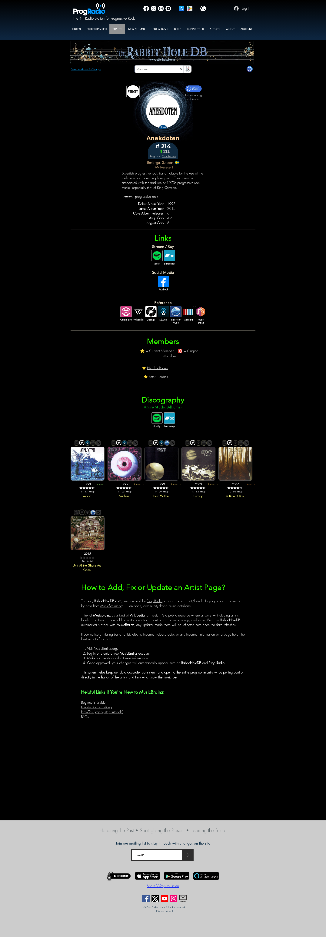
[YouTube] (168, 8)
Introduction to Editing (96, 707)
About (169, 911)
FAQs (85, 716)
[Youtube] (164, 898)
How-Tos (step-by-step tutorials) (102, 711)
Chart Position (169, 156)
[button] (203, 8)
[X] (153, 8)
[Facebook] (146, 8)
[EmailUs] (183, 898)
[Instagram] (161, 8)
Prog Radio (154, 601)
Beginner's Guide (93, 702)
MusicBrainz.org (112, 605)
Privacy (160, 911)
